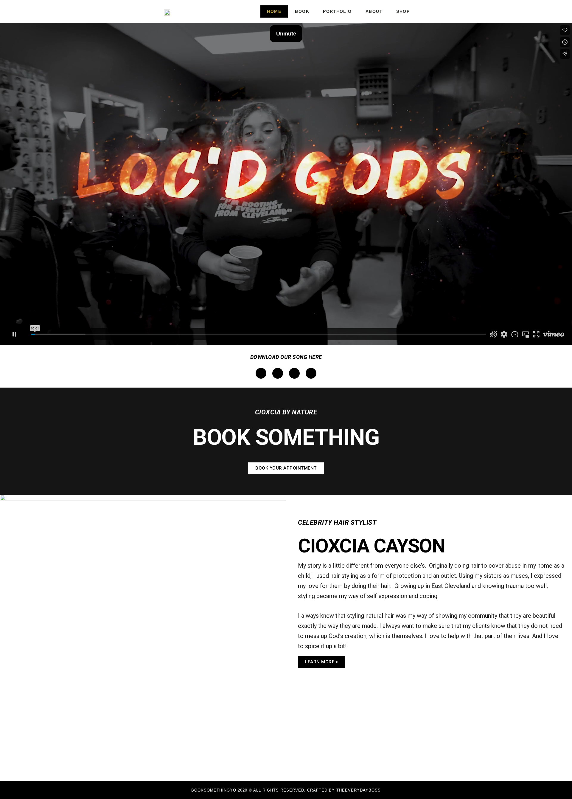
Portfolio (337, 11)
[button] (286, 468)
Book (302, 11)
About (374, 11)
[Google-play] (294, 373)
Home (274, 11)
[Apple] (277, 373)
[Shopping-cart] (439, 11)
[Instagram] (429, 11)
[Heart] (311, 373)
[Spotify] (261, 373)
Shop (403, 11)
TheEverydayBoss (358, 790)
